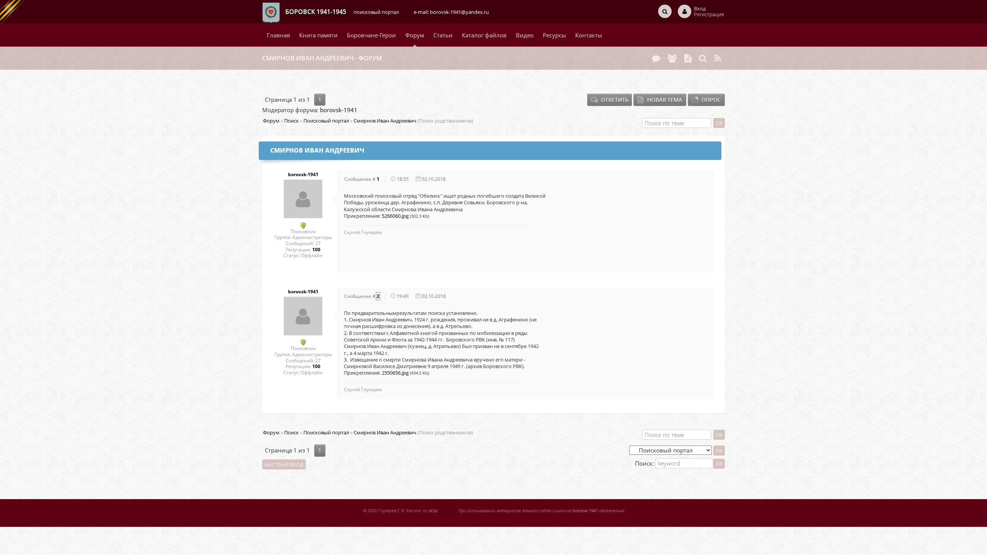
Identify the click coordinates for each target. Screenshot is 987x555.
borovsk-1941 (338, 110)
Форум (271, 120)
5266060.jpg (395, 215)
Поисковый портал (326, 120)
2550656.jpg (395, 372)
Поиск (291, 120)
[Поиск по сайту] (665, 11)
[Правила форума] (687, 58)
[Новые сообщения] (656, 58)
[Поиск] (703, 58)
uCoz (433, 510)
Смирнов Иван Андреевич (385, 120)
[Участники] (672, 58)
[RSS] (718, 58)
